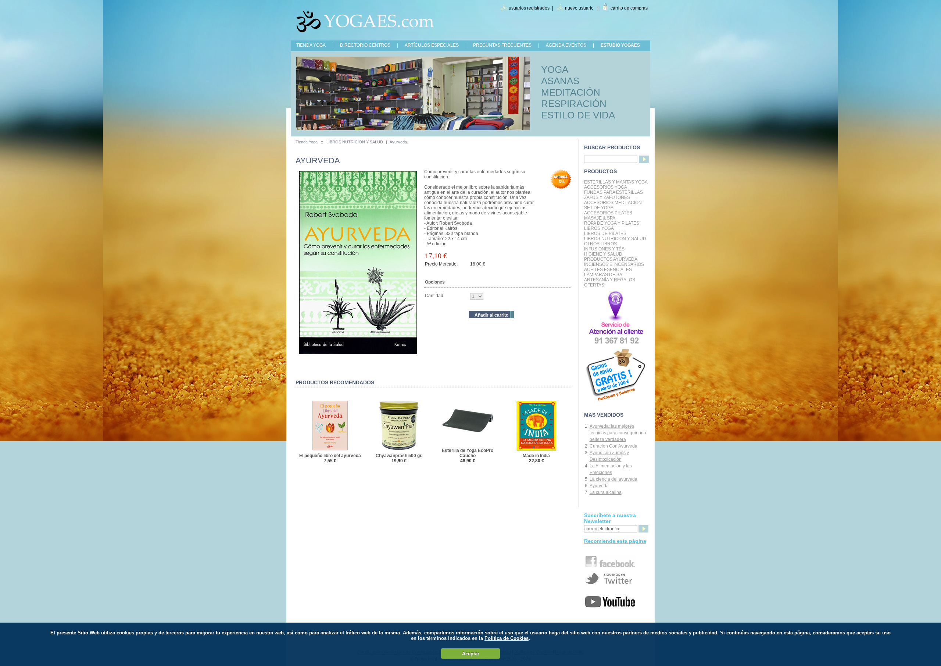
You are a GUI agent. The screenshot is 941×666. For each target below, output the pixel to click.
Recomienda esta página (615, 541)
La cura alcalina (606, 492)
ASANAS (560, 80)
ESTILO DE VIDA (578, 115)
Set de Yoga (598, 207)
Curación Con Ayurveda (613, 446)
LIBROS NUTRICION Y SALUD (354, 142)
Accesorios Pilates (608, 213)
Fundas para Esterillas (613, 192)
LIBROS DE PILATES (605, 233)
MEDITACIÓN (570, 92)
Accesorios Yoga (605, 187)
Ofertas (594, 285)
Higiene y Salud (603, 254)
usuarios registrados (529, 8)
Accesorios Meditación (613, 202)
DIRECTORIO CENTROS (365, 45)
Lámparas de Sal (604, 274)
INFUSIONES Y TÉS (604, 249)
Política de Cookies (506, 638)
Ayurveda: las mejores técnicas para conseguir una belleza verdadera (618, 433)
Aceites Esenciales (608, 269)
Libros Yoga (599, 228)
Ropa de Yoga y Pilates (611, 223)
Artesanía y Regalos (609, 279)
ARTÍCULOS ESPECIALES (432, 45)
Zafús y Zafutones (607, 197)
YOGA (554, 69)
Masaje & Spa (599, 218)
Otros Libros (600, 243)
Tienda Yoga (307, 142)
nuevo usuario (579, 8)
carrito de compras (629, 8)
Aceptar (470, 653)
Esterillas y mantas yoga (616, 182)
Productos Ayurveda (610, 259)
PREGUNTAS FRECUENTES (502, 45)
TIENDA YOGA (311, 45)
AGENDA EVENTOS (566, 45)
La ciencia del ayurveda (613, 479)
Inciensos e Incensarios (614, 264)
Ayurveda (599, 485)
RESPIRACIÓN (574, 103)
